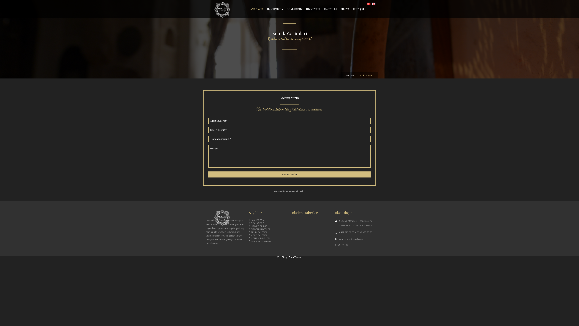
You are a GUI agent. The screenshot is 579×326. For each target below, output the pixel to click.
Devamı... (214, 243)
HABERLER (330, 9)
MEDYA (345, 9)
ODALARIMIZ (294, 9)
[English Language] (373, 3)
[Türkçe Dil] (369, 3)
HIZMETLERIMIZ (258, 226)
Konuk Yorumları (366, 75)
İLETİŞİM (358, 9)
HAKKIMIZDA (275, 9)
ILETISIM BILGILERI (260, 238)
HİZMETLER (313, 9)
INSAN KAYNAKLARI (260, 241)
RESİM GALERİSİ (258, 232)
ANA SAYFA (256, 9)
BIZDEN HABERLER (260, 229)
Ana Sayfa (349, 75)
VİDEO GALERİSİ (258, 235)
